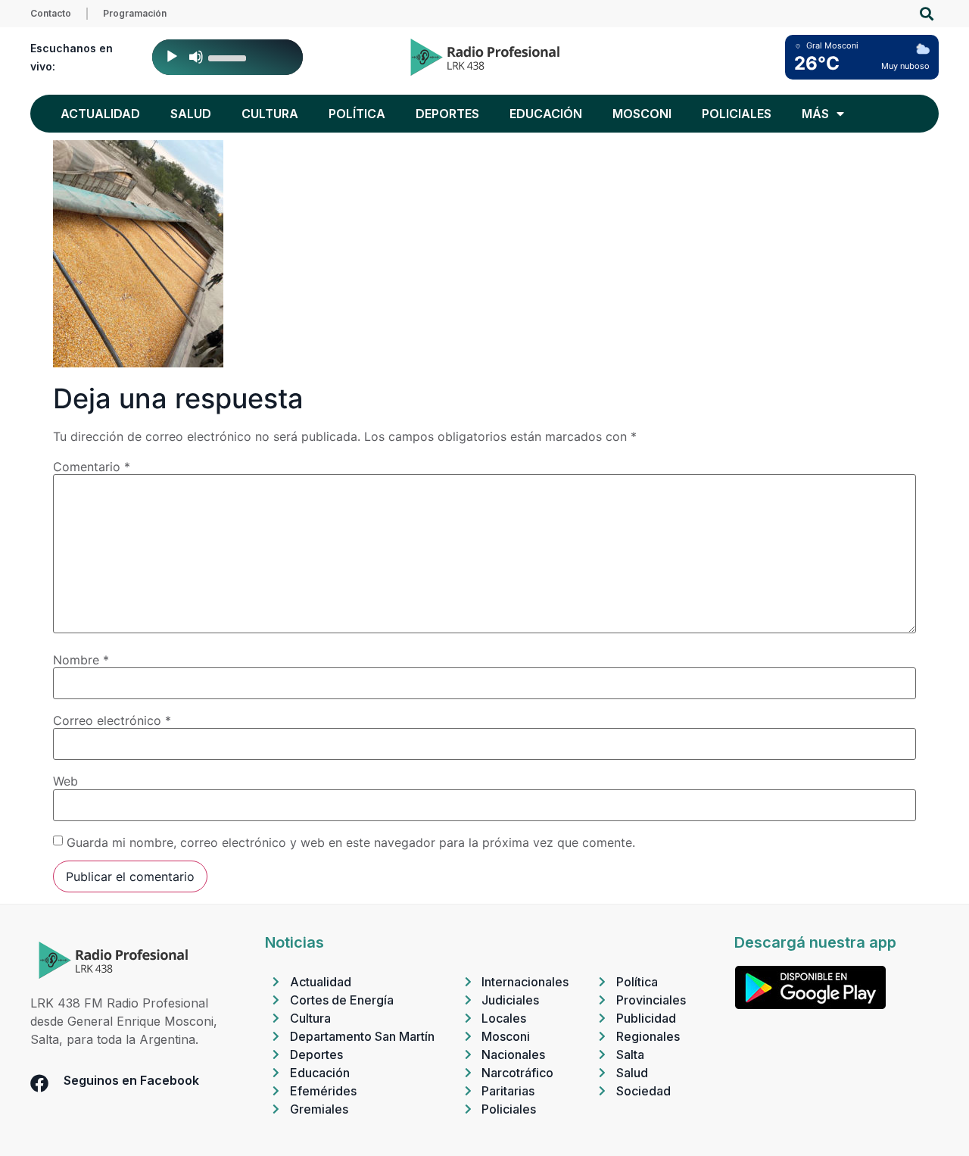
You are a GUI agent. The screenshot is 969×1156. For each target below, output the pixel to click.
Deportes (447, 113)
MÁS (815, 113)
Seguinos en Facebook (131, 1080)
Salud (190, 113)
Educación (545, 113)
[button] (926, 14)
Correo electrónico (112, 720)
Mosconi (641, 113)
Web (65, 781)
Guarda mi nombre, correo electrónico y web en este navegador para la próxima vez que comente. (351, 842)
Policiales (736, 113)
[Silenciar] (196, 56)
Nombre (81, 660)
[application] (227, 57)
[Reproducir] (171, 56)
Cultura (269, 113)
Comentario (91, 467)
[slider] (229, 56)
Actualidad (100, 113)
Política (357, 113)
